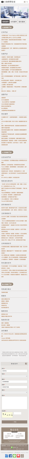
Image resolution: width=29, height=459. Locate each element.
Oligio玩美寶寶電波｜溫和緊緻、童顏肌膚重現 (12, 192)
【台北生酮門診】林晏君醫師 (8, 102)
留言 (3, 395)
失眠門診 (4, 54)
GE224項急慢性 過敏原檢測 (7, 104)
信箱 (3, 384)
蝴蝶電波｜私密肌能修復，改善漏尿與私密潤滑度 (13, 164)
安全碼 (3, 411)
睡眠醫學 (5, 21)
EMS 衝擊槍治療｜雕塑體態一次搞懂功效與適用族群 (13, 255)
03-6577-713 (11, 449)
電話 (3, 379)
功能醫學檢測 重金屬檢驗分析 (8, 110)
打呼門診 (4, 32)
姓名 (3, 368)
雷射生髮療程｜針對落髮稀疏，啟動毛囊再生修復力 (13, 138)
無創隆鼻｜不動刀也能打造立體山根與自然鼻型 (12, 235)
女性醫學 (14, 21)
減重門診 (4, 94)
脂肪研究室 (5, 320)
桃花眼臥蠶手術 (5, 307)
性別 (3, 374)
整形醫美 (22, 21)
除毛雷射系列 (6, 263)
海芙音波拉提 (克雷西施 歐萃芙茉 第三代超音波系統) (13, 340)
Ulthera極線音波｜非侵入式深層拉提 (9, 199)
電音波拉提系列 (7, 181)
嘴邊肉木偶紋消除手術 (6, 316)
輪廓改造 (4, 311)
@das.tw (15, 447)
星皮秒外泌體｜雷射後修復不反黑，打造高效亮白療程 (14, 207)
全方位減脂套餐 (5, 100)
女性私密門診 (6, 157)
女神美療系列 (6, 243)
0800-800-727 (23, 445)
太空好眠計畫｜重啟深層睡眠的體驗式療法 (11, 61)
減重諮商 (3, 97)
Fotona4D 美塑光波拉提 (7, 201)
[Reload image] (22, 412)
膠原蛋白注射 (4, 314)
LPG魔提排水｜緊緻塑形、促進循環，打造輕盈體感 (13, 259)
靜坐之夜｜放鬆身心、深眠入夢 (8, 91)
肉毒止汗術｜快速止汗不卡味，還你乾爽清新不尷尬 (13, 240)
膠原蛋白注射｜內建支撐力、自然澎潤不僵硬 (12, 238)
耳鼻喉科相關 (4, 292)
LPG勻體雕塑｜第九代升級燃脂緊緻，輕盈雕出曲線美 (14, 257)
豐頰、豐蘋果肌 (5, 323)
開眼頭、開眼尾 (5, 301)
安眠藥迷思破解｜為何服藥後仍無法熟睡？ (11, 67)
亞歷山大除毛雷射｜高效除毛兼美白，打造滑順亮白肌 (14, 272)
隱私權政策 (17, 452)
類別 (3, 390)
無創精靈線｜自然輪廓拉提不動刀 (9, 197)
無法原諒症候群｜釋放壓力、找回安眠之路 (11, 80)
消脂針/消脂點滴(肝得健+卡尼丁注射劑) (10, 327)
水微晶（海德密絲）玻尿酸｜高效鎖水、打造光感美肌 (14, 233)
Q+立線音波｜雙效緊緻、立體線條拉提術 (11, 194)
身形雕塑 (4, 331)
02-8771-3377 (14, 445)
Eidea (27, 452)
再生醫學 (4, 114)
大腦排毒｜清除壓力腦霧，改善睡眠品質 (10, 57)
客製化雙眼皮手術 (5, 299)
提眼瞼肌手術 (4, 303)
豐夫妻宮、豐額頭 (5, 325)
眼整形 (3, 296)
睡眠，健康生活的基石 (6, 63)
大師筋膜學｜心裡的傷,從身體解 (8, 82)
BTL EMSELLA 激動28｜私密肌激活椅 (10, 177)
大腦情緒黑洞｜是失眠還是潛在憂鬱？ (10, 59)
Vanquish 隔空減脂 (5, 338)
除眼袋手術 (4, 305)
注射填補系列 (6, 213)
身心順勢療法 (4, 108)
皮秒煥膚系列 (6, 205)
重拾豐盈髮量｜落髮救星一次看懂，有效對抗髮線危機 (14, 140)
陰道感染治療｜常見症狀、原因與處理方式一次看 (13, 171)
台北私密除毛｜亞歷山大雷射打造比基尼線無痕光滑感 (14, 270)
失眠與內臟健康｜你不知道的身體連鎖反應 (11, 69)
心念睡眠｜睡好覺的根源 (7, 84)
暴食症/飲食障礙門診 (6, 106)
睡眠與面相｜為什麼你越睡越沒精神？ (10, 65)
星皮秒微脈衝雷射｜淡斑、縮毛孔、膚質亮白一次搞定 (14, 210)
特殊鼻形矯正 (6, 289)
